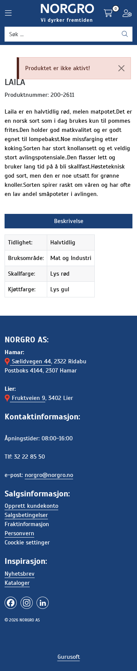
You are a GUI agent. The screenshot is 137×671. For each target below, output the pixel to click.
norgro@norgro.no (49, 475)
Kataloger (17, 583)
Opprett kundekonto (31, 506)
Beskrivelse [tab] (68, 221)
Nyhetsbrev (20, 574)
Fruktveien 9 (27, 398)
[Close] (121, 68)
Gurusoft (68, 657)
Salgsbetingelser (26, 515)
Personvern (19, 533)
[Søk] (124, 34)
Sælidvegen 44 (30, 361)
